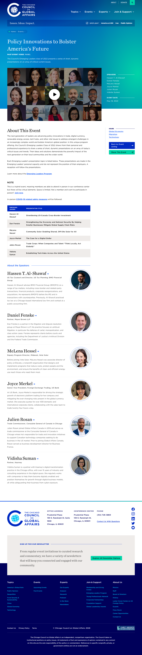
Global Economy (116, 132)
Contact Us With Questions (108, 521)
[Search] (132, 2)
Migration (113, 134)
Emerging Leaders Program (39, 174)
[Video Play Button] (54, 94)
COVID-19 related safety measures (31, 199)
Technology (114, 137)
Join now (19, 193)
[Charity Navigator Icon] (126, 628)
